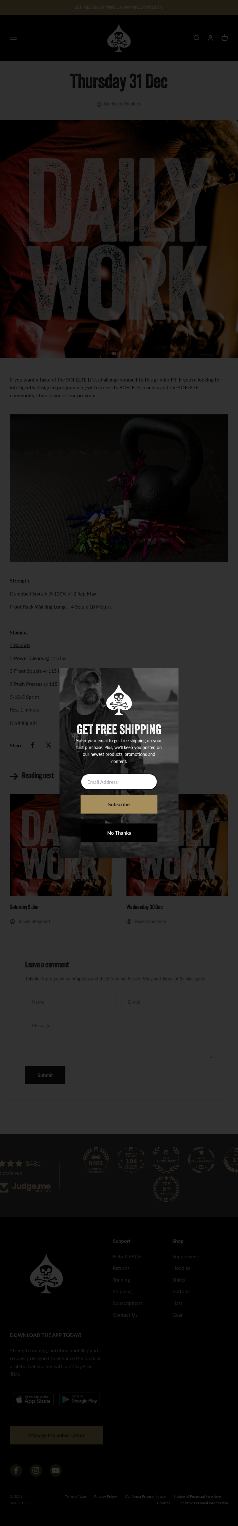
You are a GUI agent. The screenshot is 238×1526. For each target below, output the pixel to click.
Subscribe (119, 804)
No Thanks (119, 833)
